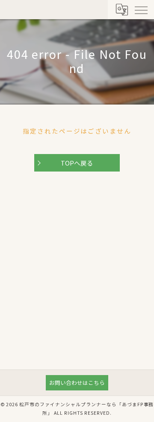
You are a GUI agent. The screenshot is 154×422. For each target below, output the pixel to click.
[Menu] (141, 9)
